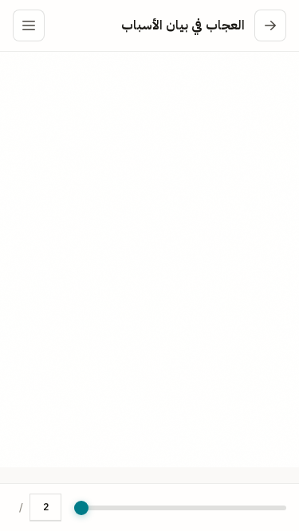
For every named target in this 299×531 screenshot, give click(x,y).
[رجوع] (270, 25)
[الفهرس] (29, 25)
